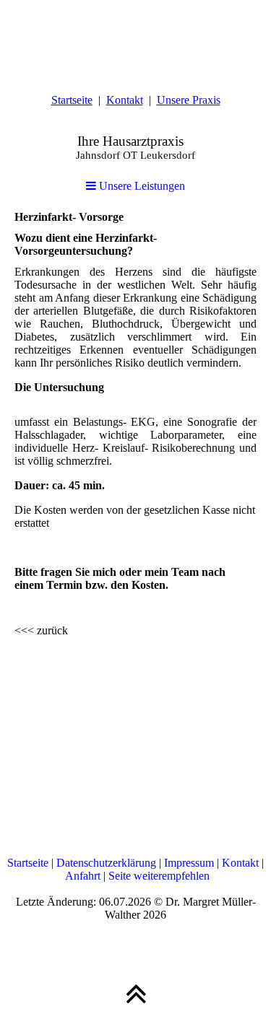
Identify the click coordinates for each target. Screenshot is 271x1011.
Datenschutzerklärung (106, 863)
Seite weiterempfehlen (159, 876)
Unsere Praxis (188, 100)
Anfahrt (82, 876)
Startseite (72, 100)
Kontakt (124, 100)
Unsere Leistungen (140, 186)
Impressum (189, 863)
